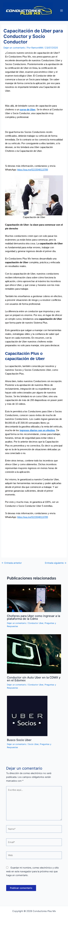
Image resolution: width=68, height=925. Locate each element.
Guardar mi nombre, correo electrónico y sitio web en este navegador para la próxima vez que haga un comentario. (32, 871)
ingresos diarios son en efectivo (37, 430)
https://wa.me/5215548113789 (32, 169)
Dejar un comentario (14, 47)
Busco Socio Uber (19, 740)
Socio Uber (33, 744)
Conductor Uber (35, 623)
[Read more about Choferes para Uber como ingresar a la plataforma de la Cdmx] (34, 598)
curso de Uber (27, 109)
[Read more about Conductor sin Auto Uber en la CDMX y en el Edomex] (34, 653)
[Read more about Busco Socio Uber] (27, 715)
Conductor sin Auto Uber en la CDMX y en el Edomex (33, 679)
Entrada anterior (12, 563)
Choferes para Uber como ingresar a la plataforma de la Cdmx (33, 617)
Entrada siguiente (55, 563)
